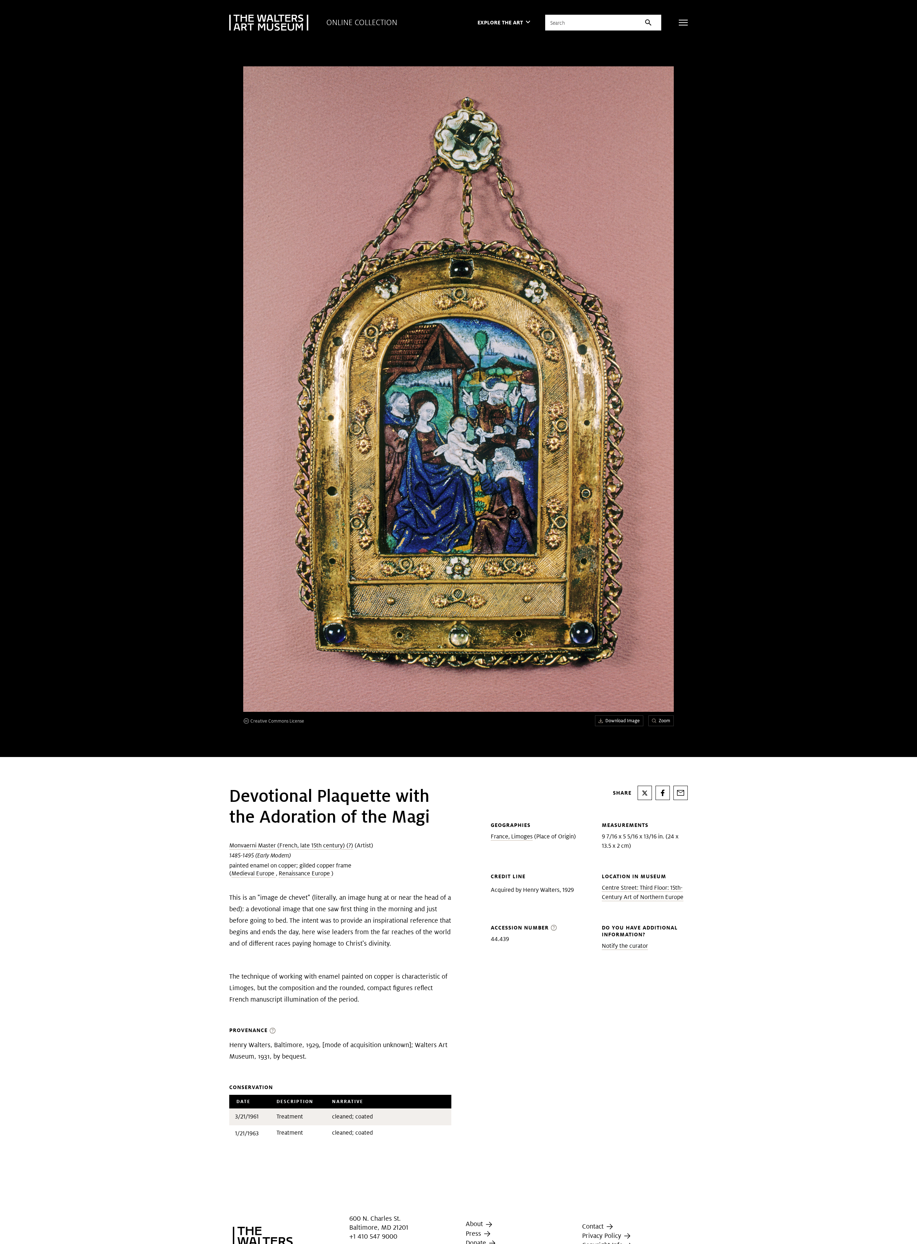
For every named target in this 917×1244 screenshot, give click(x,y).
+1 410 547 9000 (373, 1236)
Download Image (622, 721)
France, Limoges (512, 836)
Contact (593, 1226)
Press (474, 1233)
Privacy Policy (602, 1235)
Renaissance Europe (305, 873)
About (475, 1224)
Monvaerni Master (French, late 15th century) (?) (291, 845)
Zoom (664, 721)
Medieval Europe (253, 873)
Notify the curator (625, 946)
